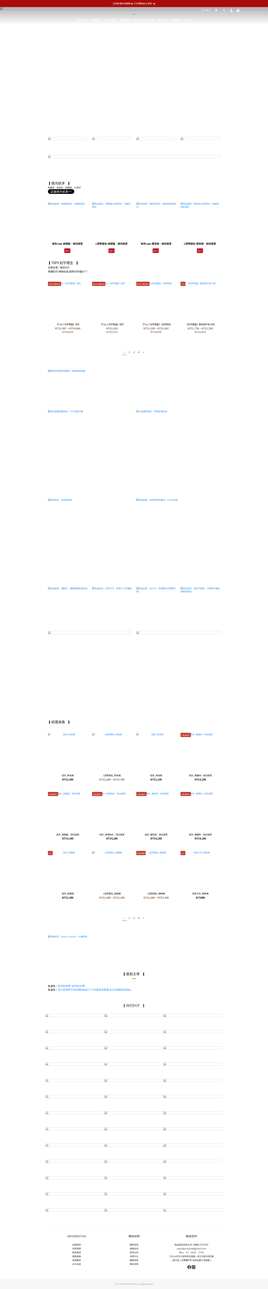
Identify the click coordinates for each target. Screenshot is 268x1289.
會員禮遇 (175, 19)
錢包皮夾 (82, 19)
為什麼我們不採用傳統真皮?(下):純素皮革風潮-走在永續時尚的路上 (95, 989)
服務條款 (134, 1260)
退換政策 (134, 1248)
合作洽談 (76, 1264)
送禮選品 (95, 19)
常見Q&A (134, 1252)
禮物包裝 (137, 19)
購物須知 (134, 1244)
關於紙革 (150, 19)
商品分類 (110, 19)
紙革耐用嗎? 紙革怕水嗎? (71, 986)
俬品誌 (187, 19)
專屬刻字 (125, 19)
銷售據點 (76, 1256)
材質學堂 (76, 1248)
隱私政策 (134, 1264)
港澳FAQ (134, 1256)
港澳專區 (163, 19)
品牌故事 (76, 1244)
